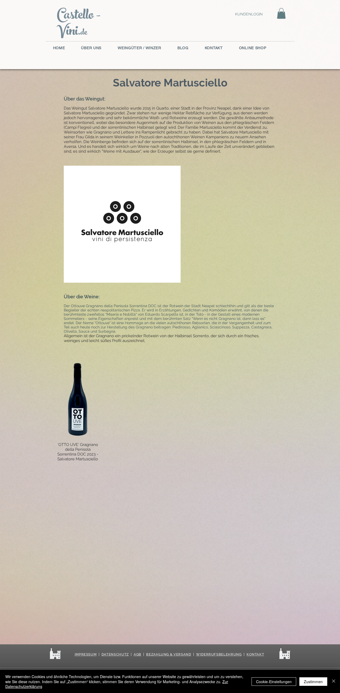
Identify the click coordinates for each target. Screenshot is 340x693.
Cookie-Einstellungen (274, 681)
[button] (281, 13)
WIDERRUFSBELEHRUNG (219, 654)
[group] (170, 411)
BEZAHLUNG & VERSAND (168, 654)
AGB (137, 654)
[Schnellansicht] (78, 399)
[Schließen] (333, 681)
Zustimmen (313, 681)
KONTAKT (255, 654)
